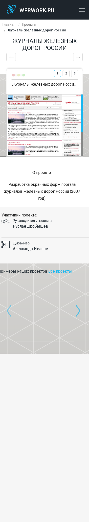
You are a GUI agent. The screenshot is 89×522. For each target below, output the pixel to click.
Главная (9, 24)
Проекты (29, 24)
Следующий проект (78, 57)
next (78, 311)
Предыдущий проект (11, 57)
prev (9, 311)
